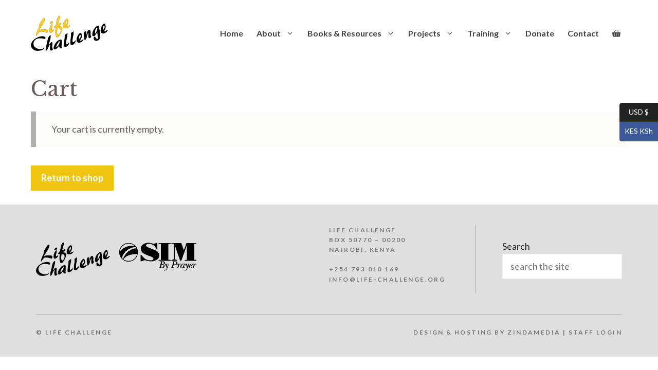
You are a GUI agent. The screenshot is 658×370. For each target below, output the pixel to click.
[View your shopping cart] (616, 33)
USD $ (634, 111)
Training (483, 33)
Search (516, 246)
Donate (539, 33)
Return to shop (72, 177)
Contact (583, 33)
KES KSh (636, 131)
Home (231, 33)
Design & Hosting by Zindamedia (486, 332)
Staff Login (595, 332)
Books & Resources (344, 33)
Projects (424, 33)
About (269, 33)
